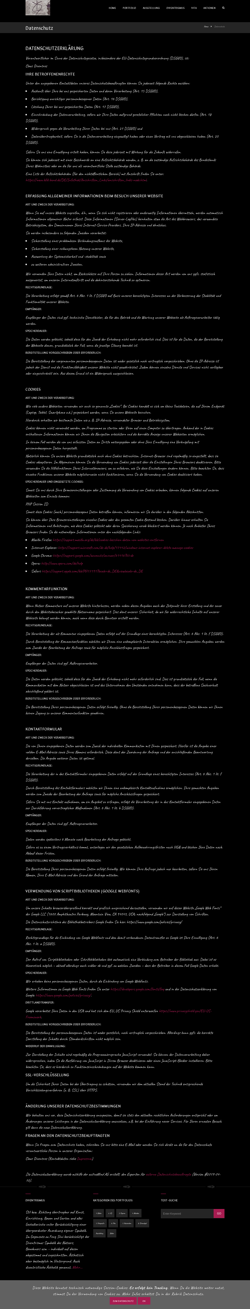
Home (112, 8)
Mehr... (77, 1267)
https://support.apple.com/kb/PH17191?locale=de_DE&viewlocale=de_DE (92, 571)
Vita (194, 8)
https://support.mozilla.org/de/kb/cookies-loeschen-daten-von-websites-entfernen (108, 539)
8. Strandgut (142, 1223)
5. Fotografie (100, 1223)
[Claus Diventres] (38, 7)
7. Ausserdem (126, 1223)
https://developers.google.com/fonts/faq (137, 989)
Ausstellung (151, 8)
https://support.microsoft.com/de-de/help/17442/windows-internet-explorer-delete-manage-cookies (125, 547)
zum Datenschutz (123, 1301)
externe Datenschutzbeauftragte (168, 1174)
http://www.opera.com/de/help (62, 563)
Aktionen (209, 8)
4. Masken (135, 1213)
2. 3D (110, 1213)
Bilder (112, 1233)
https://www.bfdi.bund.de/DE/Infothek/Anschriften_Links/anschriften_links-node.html (86, 179)
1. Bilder (98, 1213)
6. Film (113, 1223)
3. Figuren (122, 1213)
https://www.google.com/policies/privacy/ (63, 995)
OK (144, 1301)
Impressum (84, 1158)
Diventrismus (175, 8)
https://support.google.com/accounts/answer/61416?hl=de (93, 555)
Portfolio (129, 8)
